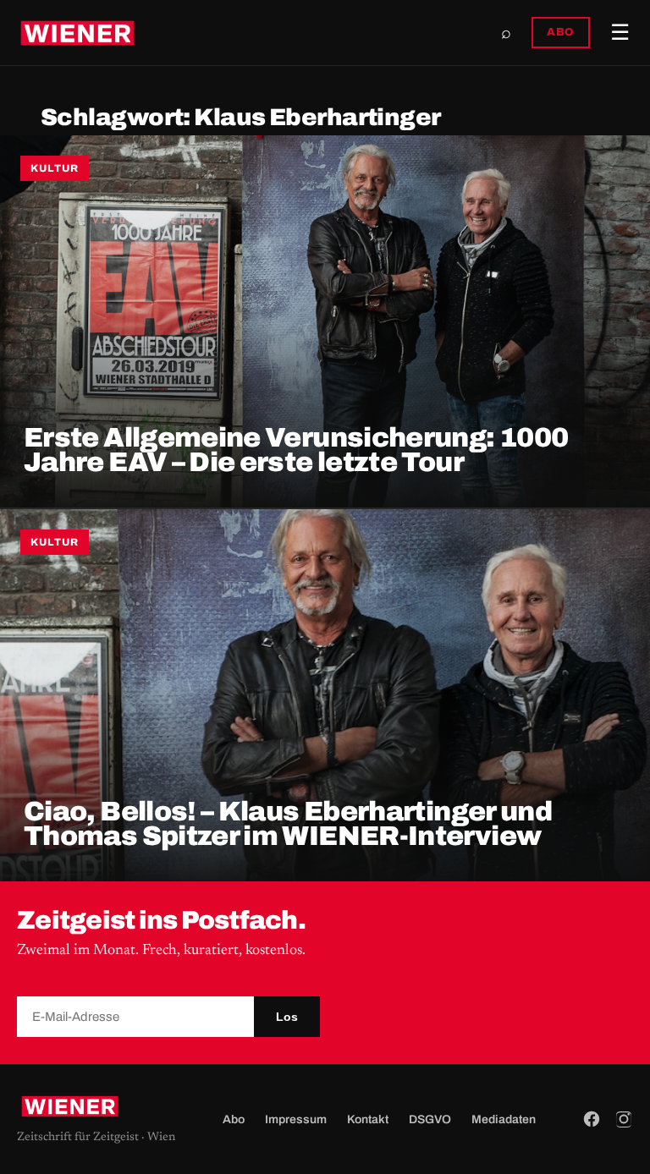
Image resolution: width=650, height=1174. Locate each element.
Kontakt (367, 1119)
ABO (561, 32)
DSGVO (430, 1119)
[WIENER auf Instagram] (623, 1119)
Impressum (296, 1119)
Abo (234, 1119)
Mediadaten (503, 1119)
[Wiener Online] (77, 33)
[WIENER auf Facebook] (591, 1119)
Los (287, 1016)
